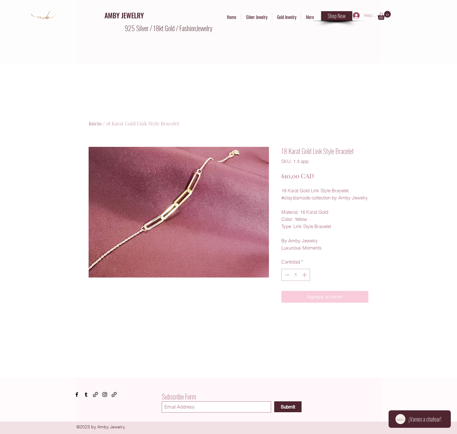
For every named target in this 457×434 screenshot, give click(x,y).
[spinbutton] (296, 275)
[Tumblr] (86, 394)
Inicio (95, 123)
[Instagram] (105, 394)
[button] (384, 15)
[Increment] (305, 275)
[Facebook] (77, 394)
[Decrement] (286, 275)
